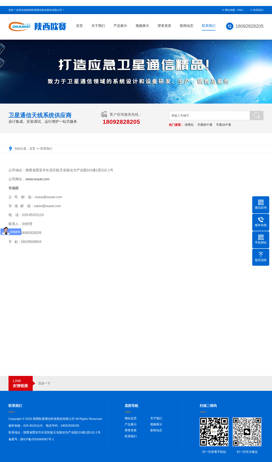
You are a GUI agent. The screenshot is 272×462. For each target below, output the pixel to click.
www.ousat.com (37, 179)
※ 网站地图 (228, 10)
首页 (79, 25)
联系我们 (258, 10)
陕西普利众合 (62, 383)
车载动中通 (223, 124)
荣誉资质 (164, 25)
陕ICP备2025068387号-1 (37, 439)
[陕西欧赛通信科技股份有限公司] (37, 26)
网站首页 (131, 418)
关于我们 (98, 25)
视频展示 (142, 25)
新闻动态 (186, 25)
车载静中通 (204, 124)
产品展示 (120, 25)
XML (240, 10)
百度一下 (44, 383)
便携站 (189, 124)
